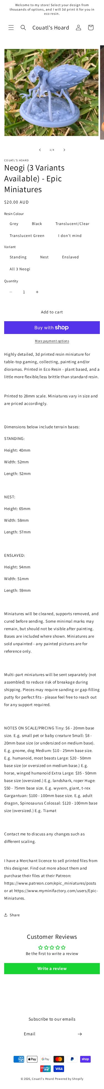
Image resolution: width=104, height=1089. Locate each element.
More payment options (52, 341)
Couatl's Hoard (43, 1079)
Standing (18, 256)
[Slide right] (64, 150)
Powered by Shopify (69, 1079)
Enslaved (70, 256)
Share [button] (15, 914)
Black (37, 223)
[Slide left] (40, 150)
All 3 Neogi (20, 268)
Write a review (52, 968)
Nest (44, 256)
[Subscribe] (79, 1034)
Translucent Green (27, 235)
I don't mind (70, 235)
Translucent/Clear (72, 223)
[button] (11, 27)
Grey (14, 223)
